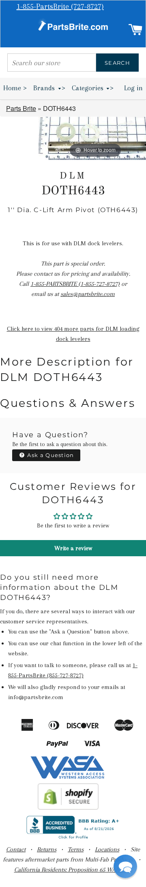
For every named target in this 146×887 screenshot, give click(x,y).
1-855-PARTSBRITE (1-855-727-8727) (75, 283)
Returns (46, 849)
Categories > (93, 88)
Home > (15, 88)
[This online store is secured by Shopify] (68, 807)
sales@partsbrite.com (87, 294)
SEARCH (117, 63)
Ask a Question (50, 455)
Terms (76, 849)
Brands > (49, 88)
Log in (133, 88)
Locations (107, 849)
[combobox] (51, 62)
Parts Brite (21, 108)
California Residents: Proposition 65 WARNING (73, 869)
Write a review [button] (73, 548)
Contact (16, 849)
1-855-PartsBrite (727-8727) (60, 6)
